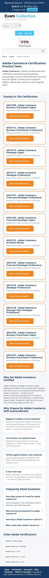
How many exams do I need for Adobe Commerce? (23, 497)
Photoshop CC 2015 (12, 551)
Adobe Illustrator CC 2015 (15, 557)
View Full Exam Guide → (20, 116)
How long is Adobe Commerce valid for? (24, 519)
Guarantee (28, 570)
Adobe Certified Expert (14, 541)
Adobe (11, 56)
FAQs (36, 570)
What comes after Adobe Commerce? (22, 525)
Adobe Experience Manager (16, 546)
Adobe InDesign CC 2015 (14, 562)
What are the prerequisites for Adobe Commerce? (23, 512)
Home (4, 56)
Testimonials (16, 570)
